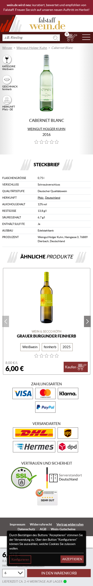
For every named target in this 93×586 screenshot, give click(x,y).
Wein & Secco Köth (46, 331)
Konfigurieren (20, 559)
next (87, 321)
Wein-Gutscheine (63, 529)
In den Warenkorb (59, 573)
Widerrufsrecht (41, 524)
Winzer (7, 48)
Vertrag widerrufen (70, 524)
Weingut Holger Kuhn (31, 48)
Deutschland (52, 197)
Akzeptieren (72, 559)
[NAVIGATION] (86, 37)
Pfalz (41, 197)
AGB (43, 529)
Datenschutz (26, 529)
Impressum (17, 524)
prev (5, 321)
